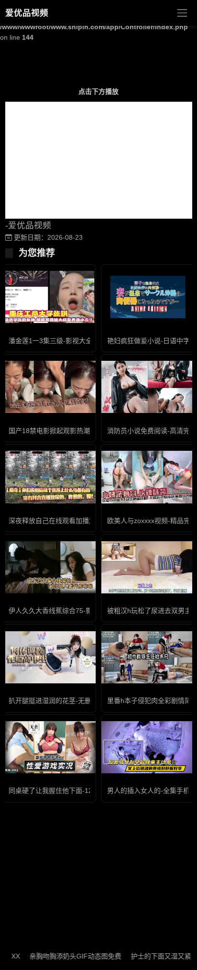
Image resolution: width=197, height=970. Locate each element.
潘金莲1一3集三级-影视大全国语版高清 (67, 341)
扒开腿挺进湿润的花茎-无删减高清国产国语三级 (80, 700)
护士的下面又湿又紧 (153, 956)
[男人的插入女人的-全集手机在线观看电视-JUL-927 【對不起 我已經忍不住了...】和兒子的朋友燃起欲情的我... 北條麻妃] (147, 747)
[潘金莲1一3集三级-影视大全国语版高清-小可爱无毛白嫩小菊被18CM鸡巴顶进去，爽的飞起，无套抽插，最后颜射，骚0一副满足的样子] (49, 297)
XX (7, 956)
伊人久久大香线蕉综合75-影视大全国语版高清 (77, 610)
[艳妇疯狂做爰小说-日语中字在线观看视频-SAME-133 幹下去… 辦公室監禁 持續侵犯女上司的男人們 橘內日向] (147, 297)
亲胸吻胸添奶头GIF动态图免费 (67, 956)
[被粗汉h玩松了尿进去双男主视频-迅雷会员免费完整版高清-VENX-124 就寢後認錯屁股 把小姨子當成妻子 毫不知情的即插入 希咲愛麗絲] (147, 567)
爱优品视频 (26, 13)
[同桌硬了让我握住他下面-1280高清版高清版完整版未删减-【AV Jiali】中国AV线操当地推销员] (49, 747)
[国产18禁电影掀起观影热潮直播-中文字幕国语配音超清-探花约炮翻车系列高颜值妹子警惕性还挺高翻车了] (49, 387)
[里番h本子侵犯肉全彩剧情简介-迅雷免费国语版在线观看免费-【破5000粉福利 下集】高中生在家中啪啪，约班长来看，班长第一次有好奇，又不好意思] (147, 657)
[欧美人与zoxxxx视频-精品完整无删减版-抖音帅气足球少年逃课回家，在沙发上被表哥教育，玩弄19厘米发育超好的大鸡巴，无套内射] (147, 477)
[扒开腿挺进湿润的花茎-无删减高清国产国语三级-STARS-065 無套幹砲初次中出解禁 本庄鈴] (49, 657)
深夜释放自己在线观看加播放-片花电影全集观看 (80, 520)
